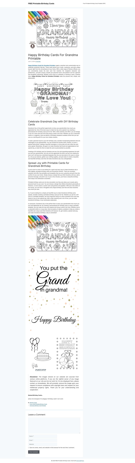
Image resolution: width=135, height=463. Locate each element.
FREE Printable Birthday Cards (41, 3)
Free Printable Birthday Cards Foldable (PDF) (94, 3)
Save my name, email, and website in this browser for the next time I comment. (52, 447)
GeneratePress (80, 460)
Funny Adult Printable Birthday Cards (38, 404)
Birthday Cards (33, 402)
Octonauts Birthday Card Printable (38, 405)
